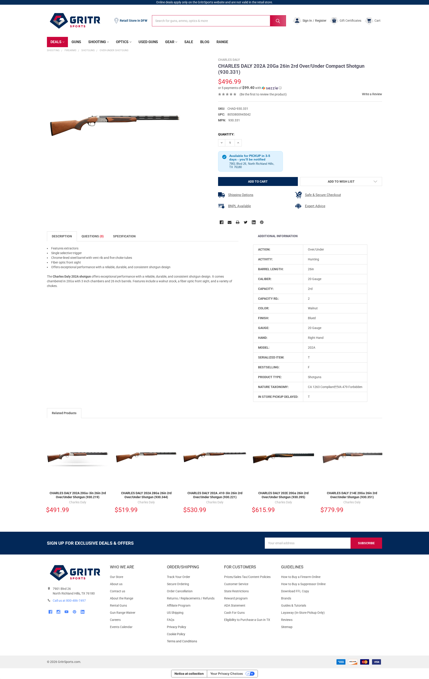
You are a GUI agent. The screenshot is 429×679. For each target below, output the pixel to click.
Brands (286, 598)
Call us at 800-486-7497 (69, 600)
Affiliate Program (178, 605)
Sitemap (286, 627)
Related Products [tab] (64, 413)
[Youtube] (66, 611)
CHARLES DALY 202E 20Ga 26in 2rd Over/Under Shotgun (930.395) (283, 495)
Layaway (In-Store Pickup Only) (303, 612)
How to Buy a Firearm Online (300, 577)
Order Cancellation (180, 591)
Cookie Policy (192, 634)
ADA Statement (234, 605)
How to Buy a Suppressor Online (303, 584)
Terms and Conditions (192, 641)
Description (62, 236)
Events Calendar (121, 627)
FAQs (170, 620)
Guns (76, 42)
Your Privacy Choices (226, 673)
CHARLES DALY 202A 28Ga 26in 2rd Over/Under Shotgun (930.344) (146, 495)
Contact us (117, 591)
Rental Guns (118, 605)
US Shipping (175, 612)
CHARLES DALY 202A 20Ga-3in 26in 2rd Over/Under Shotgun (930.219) (78, 495)
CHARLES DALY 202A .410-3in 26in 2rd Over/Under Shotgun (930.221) (214, 495)
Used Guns (148, 42)
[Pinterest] (261, 222)
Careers (115, 620)
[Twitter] (245, 222)
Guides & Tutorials (293, 605)
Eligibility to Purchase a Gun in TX (247, 620)
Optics (122, 42)
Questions (93, 236)
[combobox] (219, 20)
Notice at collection (189, 673)
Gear (169, 42)
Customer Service (236, 584)
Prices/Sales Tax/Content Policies (247, 577)
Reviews (286, 620)
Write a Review (372, 94)
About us (116, 584)
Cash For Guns (234, 612)
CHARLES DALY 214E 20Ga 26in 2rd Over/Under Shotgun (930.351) (352, 495)
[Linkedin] (253, 222)
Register (320, 20)
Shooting (97, 42)
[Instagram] (58, 611)
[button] (250, 88)
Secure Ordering (178, 584)
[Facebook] (221, 222)
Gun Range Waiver (122, 612)
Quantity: (226, 134)
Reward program (236, 598)
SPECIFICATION (124, 236)
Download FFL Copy (295, 591)
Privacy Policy (192, 627)
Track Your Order (178, 577)
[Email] (229, 222)
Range (222, 42)
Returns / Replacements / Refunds (190, 598)
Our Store (116, 577)
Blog (204, 42)
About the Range (121, 598)
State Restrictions (236, 591)
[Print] (237, 222)
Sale (188, 42)
